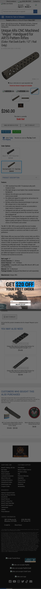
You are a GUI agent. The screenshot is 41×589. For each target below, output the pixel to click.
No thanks (20, 308)
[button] (20, 305)
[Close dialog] (1, 281)
